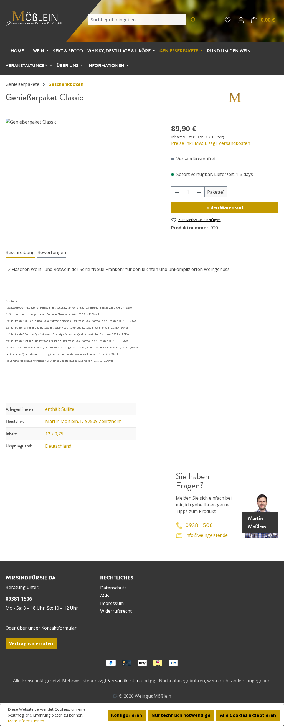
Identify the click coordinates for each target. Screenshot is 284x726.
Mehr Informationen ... (28, 721)
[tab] (20, 253)
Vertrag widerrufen (31, 643)
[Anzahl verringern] (177, 191)
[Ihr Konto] (241, 19)
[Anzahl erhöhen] (199, 191)
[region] (83, 178)
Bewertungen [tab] (51, 252)
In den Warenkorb (225, 207)
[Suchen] (192, 19)
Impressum (112, 603)
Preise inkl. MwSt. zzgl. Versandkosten (210, 143)
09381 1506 (199, 525)
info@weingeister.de (206, 535)
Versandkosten (124, 681)
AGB (104, 595)
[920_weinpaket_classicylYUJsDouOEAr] (83, 178)
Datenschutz (113, 588)
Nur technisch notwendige (181, 715)
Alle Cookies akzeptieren (248, 715)
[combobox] (137, 19)
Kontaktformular (59, 628)
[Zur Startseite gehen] (35, 18)
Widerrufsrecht (116, 611)
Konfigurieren (126, 715)
